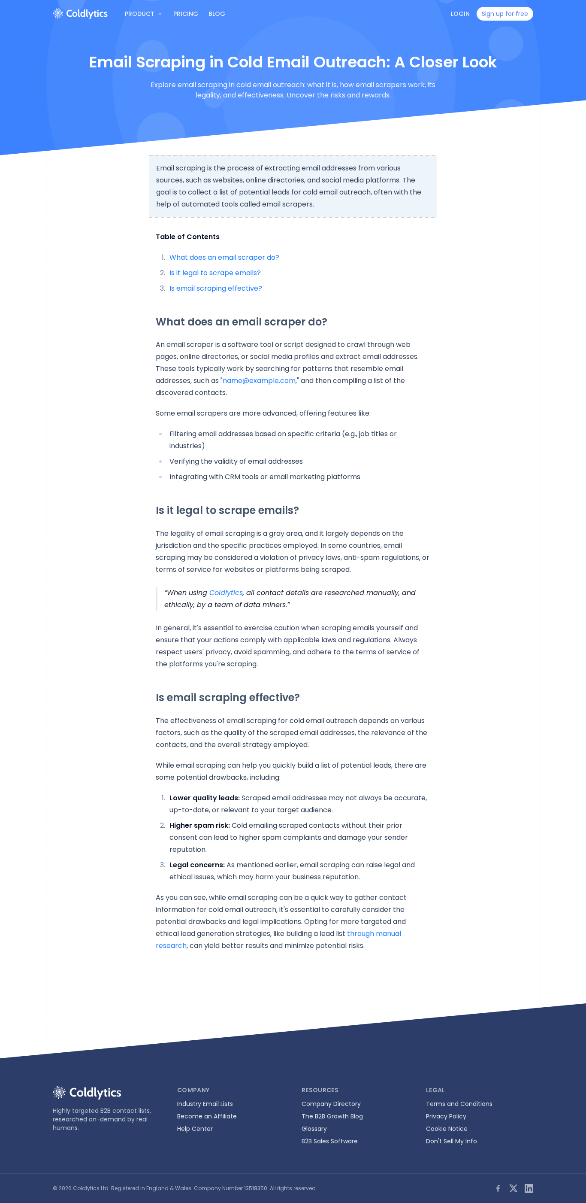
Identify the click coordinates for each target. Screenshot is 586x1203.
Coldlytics (226, 593)
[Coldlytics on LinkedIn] (529, 1188)
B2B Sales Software (330, 1141)
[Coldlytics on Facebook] (498, 1188)
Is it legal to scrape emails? (215, 273)
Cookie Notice (447, 1128)
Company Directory (331, 1104)
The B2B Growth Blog (332, 1116)
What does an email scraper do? (224, 257)
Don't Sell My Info (451, 1141)
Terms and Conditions (459, 1104)
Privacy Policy (446, 1116)
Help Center (195, 1128)
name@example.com (259, 381)
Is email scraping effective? (215, 288)
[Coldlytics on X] (513, 1188)
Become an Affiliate (207, 1116)
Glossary (314, 1128)
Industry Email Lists (205, 1104)
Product (139, 13)
